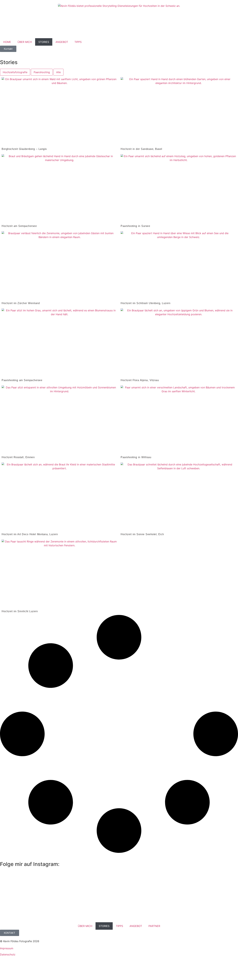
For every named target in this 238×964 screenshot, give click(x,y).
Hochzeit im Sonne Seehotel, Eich (142, 534)
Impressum (6, 948)
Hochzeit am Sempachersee (19, 226)
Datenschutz (7, 954)
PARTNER (154, 926)
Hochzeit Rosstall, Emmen (18, 457)
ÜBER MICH (24, 42)
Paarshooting (42, 72)
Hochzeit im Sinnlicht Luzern (20, 611)
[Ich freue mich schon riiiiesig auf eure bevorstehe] (219, 882)
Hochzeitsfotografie (15, 72)
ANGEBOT (62, 42)
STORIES (43, 42)
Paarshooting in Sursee (135, 226)
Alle (58, 72)
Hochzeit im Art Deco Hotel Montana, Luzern (30, 534)
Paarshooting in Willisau (136, 457)
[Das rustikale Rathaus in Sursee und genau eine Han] (179, 892)
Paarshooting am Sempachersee (22, 380)
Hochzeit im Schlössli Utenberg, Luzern (145, 303)
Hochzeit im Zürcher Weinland (21, 303)
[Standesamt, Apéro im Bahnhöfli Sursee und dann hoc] (19, 898)
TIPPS (78, 42)
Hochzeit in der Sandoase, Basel (141, 149)
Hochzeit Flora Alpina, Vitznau (140, 380)
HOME (7, 42)
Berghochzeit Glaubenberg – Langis (24, 149)
